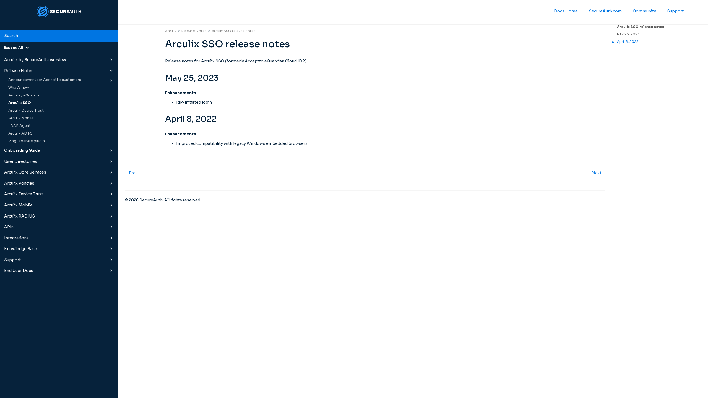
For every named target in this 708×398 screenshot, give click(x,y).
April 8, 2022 (628, 42)
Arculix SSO (19, 103)
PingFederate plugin (26, 141)
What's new (18, 87)
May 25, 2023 (628, 34)
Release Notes (18, 70)
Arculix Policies (19, 183)
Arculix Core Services (25, 172)
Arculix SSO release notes (640, 27)
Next (597, 173)
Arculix (170, 31)
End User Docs (18, 270)
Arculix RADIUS (19, 216)
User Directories (20, 161)
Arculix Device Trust (26, 110)
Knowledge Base (20, 248)
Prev (133, 173)
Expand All (14, 47)
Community (644, 11)
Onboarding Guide (22, 150)
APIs (9, 226)
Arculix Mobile (20, 118)
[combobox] (59, 36)
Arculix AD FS (20, 133)
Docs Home (566, 11)
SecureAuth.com (605, 11)
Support (12, 259)
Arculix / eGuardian (25, 95)
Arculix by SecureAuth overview (35, 59)
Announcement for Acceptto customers (44, 80)
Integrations (16, 237)
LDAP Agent (19, 126)
